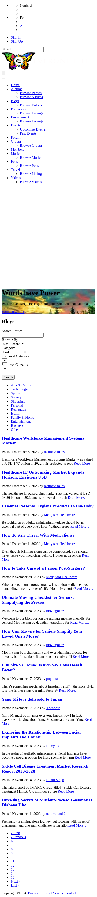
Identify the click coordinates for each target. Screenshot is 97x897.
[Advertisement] (48, 235)
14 (12, 873)
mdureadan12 (55, 814)
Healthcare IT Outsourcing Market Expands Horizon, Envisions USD (43, 474)
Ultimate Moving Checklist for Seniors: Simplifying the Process (38, 600)
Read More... (82, 463)
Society (16, 397)
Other (15, 429)
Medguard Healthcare (59, 515)
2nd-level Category (15, 356)
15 (12, 877)
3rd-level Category (15, 364)
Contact (70, 893)
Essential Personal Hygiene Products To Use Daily (48, 506)
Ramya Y (53, 746)
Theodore (53, 708)
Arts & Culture (21, 385)
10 (12, 857)
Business (17, 425)
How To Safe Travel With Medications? (38, 535)
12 (12, 865)
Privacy (33, 893)
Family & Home (22, 417)
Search (8, 377)
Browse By (10, 340)
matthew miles (54, 452)
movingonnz (55, 611)
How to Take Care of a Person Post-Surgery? (43, 568)
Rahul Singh (55, 780)
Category (8, 348)
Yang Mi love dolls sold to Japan (32, 699)
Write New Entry (14, 312)
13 (12, 869)
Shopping (18, 401)
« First (15, 833)
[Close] (3, 78)
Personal (17, 405)
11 (12, 861)
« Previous (18, 837)
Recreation (18, 409)
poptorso (52, 679)
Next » (16, 881)
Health (15, 413)
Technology (19, 389)
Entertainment (21, 421)
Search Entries (12, 331)
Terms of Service (52, 893)
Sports (15, 393)
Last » (15, 885)
